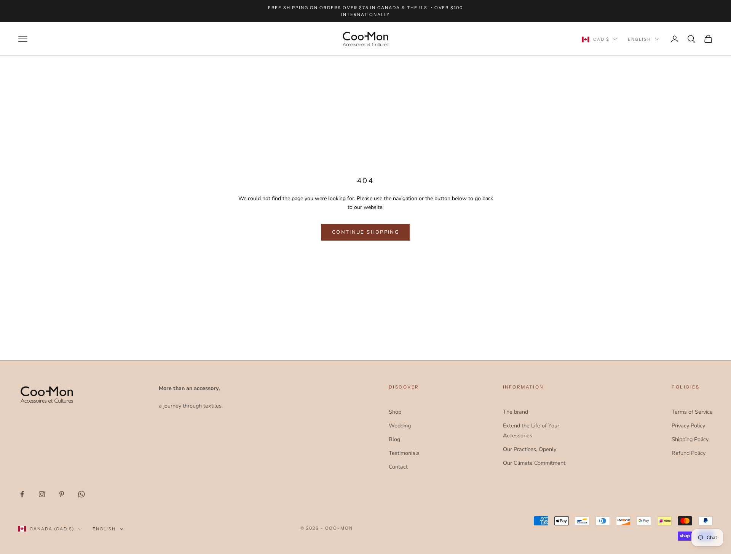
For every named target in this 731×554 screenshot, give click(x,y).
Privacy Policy (688, 425)
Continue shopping (365, 232)
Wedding (400, 425)
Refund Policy (688, 453)
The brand (515, 412)
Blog (394, 439)
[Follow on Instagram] (42, 494)
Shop (395, 412)
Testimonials (404, 453)
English (639, 39)
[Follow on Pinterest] (61, 494)
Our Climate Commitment (534, 463)
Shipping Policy (690, 439)
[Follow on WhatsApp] (81, 494)
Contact (398, 466)
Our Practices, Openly (529, 449)
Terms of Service (692, 412)
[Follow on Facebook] (22, 494)
